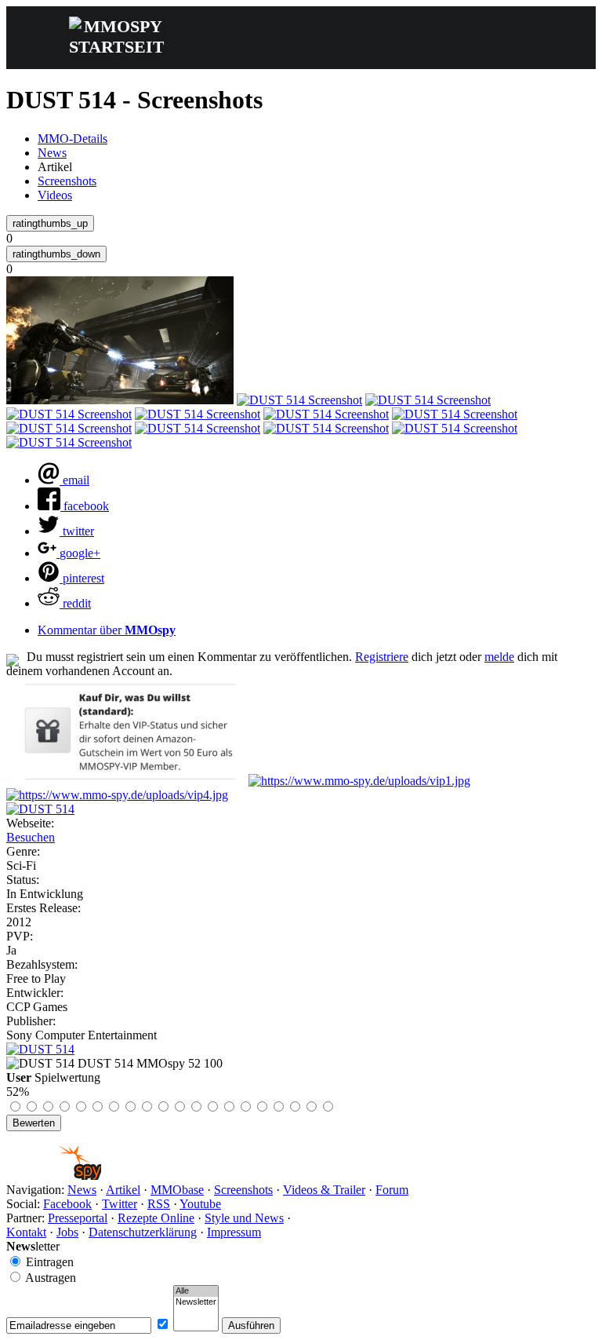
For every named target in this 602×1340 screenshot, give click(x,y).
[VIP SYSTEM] (127, 780)
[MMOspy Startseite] (53, 1175)
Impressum (234, 1232)
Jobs (67, 1232)
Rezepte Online (156, 1218)
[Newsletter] (196, 1302)
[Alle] (196, 1291)
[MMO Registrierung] (117, 794)
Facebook (67, 1203)
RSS (158, 1203)
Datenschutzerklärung (143, 1232)
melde (499, 656)
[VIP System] (359, 780)
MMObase (177, 1189)
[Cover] (40, 809)
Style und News (244, 1218)
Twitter (119, 1203)
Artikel (123, 1189)
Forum (391, 1189)
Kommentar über (107, 630)
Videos (55, 195)
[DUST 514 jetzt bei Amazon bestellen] (40, 1049)
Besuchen (30, 837)
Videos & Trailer (324, 1189)
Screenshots (67, 181)
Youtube (200, 1203)
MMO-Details (72, 138)
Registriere (381, 656)
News (52, 152)
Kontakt (26, 1232)
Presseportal (77, 1218)
